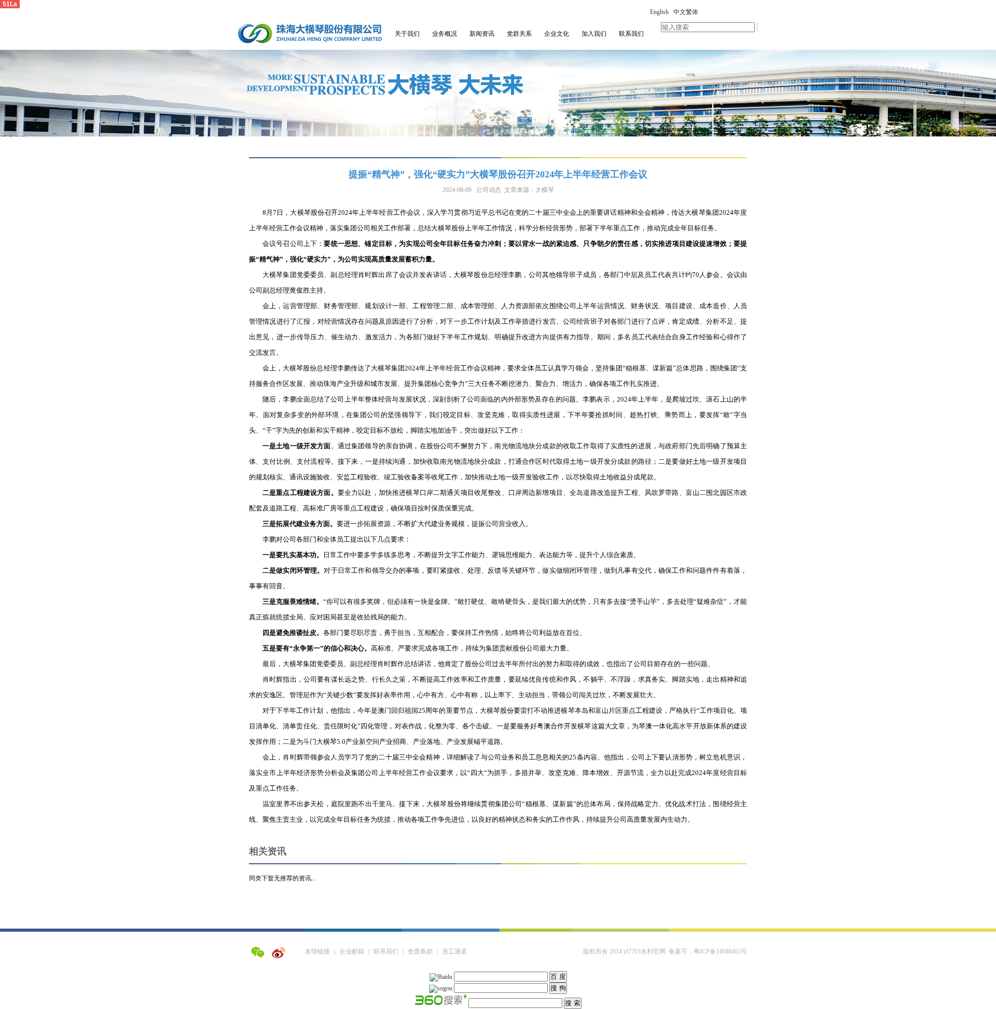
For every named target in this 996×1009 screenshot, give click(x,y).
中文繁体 (685, 12)
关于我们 (407, 33)
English (659, 12)
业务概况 (444, 33)
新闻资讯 (481, 33)
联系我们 (631, 33)
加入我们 (594, 33)
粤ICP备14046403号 (720, 951)
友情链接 (317, 951)
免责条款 (420, 951)
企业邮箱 (351, 951)
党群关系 (519, 33)
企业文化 (556, 33)
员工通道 (454, 951)
